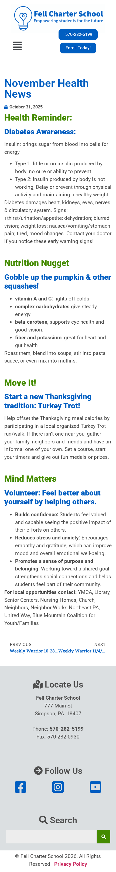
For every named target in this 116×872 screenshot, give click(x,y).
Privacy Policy (70, 864)
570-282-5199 (67, 729)
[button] (17, 44)
